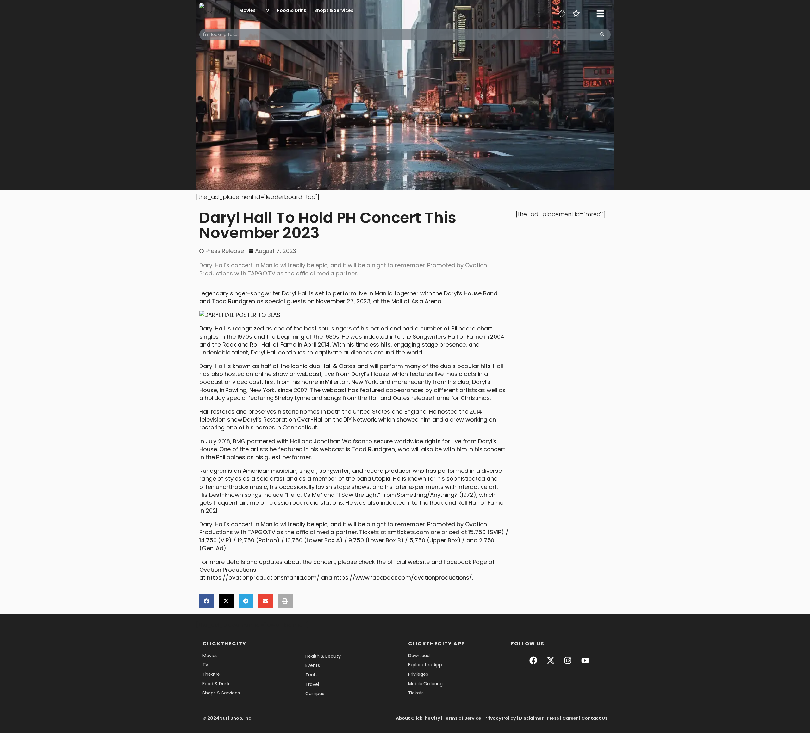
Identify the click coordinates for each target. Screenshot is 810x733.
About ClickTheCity (418, 718)
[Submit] (602, 34)
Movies (247, 10)
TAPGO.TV (261, 532)
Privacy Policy (500, 718)
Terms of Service (462, 718)
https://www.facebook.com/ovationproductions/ (403, 578)
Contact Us (594, 718)
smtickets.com (408, 532)
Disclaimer (531, 718)
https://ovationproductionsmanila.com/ (263, 578)
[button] (206, 601)
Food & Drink (291, 10)
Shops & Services (333, 10)
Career (570, 718)
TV (266, 10)
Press (553, 718)
